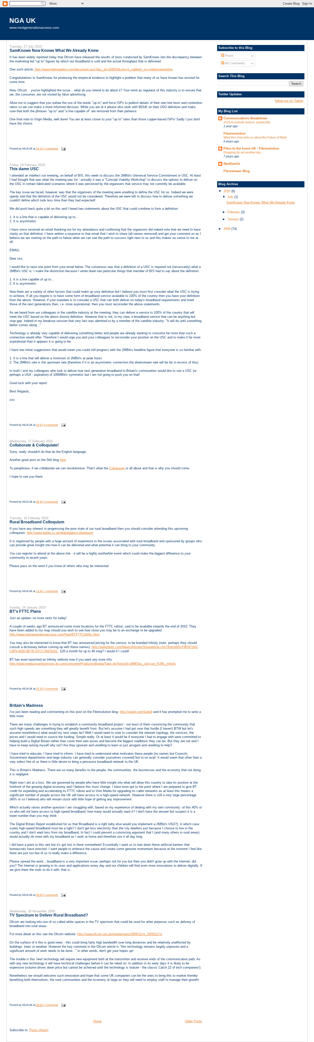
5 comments (50, 894)
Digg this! (34, 140)
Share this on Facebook (107, 140)
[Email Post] (63, 148)
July (230, 197)
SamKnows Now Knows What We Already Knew (54, 50)
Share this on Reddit (63, 140)
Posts (229, 55)
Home (97, 1021)
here (63, 460)
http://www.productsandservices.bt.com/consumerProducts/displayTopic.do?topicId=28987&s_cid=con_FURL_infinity (93, 664)
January (233, 219)
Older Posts (193, 1021)
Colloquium (117, 468)
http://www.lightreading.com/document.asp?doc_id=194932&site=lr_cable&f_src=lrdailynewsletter (103, 69)
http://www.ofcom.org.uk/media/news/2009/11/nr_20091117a (119, 934)
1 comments (50, 591)
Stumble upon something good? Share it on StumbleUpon (48, 140)
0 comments (50, 501)
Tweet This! (93, 140)
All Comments (234, 63)
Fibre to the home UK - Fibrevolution (251, 148)
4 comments (50, 424)
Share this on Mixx (122, 140)
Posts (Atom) (38, 1030)
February (234, 212)
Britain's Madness (26, 705)
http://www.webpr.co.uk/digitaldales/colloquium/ (60, 533)
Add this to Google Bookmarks (78, 140)
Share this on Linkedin (166, 140)
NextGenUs (231, 164)
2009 (227, 229)
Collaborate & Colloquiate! (34, 445)
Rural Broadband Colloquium (37, 522)
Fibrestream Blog (236, 171)
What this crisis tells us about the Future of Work (255, 137)
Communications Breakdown (245, 118)
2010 (227, 191)
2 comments (50, 148)
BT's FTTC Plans (25, 611)
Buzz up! (151, 140)
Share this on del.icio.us (19, 140)
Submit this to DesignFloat (181, 140)
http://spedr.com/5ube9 (136, 712)
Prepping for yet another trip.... (243, 152)
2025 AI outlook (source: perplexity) (246, 122)
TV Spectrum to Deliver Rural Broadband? (49, 915)
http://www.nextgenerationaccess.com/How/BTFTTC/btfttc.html (54, 634)
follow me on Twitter (289, 101)
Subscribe (137, 140)
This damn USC (24, 169)
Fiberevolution (234, 133)
